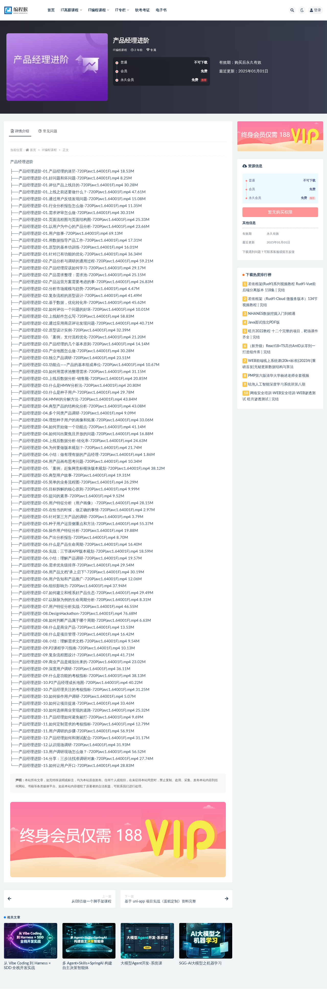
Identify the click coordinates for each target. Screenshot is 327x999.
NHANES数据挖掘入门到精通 (271, 314)
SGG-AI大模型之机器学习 (200, 963)
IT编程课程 (120, 50)
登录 (317, 10)
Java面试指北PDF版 (264, 322)
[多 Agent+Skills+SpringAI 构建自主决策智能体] (89, 941)
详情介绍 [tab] (22, 131)
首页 (51, 10)
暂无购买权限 (280, 212)
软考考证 (142, 10)
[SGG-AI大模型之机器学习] (205, 941)
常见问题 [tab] (50, 131)
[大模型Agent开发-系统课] (147, 941)
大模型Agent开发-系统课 (141, 963)
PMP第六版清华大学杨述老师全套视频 (278, 376)
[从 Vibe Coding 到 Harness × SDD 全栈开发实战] (30, 941)
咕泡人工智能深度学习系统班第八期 (276, 384)
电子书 (161, 10)
